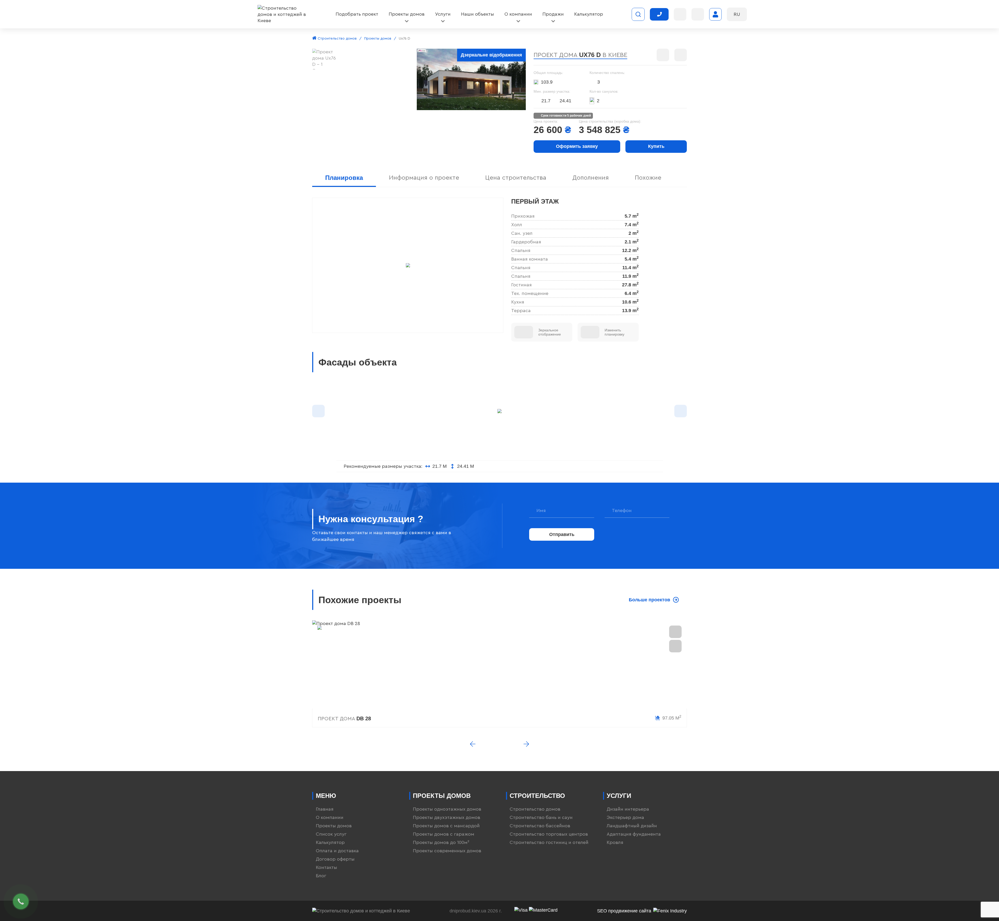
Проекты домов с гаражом (443, 834)
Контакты (326, 867)
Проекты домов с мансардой (446, 825)
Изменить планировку (614, 332)
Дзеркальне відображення (491, 55)
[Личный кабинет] (715, 14)
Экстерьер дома (625, 817)
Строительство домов (337, 38)
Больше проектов (649, 599)
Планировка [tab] (344, 177)
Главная (325, 809)
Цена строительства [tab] (515, 178)
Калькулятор (330, 842)
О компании (329, 817)
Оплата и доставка (337, 850)
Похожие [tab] (648, 178)
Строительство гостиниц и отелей (549, 842)
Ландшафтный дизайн (632, 825)
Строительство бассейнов (540, 825)
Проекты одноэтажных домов (447, 809)
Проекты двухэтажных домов (446, 817)
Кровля (615, 842)
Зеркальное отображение (549, 332)
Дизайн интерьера (628, 809)
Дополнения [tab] (590, 178)
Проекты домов (377, 38)
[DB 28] (499, 664)
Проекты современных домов (447, 850)
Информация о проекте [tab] (424, 178)
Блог (321, 875)
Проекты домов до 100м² (441, 842)
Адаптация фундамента (634, 834)
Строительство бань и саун (541, 817)
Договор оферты (335, 859)
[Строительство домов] (282, 14)
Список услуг (331, 834)
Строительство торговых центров (549, 834)
